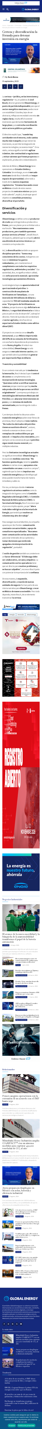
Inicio (4, 25)
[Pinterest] (15, 86)
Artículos (5, 1104)
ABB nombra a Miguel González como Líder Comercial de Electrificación (26, 1005)
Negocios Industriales (21, 975)
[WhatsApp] (20, 86)
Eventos (18, 965)
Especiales (10, 25)
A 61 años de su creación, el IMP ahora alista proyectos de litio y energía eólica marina (26, 1211)
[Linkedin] (12, 1324)
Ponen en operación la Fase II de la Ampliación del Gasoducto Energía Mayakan (27, 1223)
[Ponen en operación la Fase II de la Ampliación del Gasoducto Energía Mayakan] (8, 1224)
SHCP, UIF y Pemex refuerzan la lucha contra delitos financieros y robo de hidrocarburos (26, 1272)
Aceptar (12, 1425)
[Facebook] (4, 86)
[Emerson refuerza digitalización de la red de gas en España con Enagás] (8, 1018)
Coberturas (6, 945)
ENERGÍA (12, 614)
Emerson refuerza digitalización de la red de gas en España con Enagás (27, 1016)
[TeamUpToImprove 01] (21, 1063)
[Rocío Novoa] (3, 77)
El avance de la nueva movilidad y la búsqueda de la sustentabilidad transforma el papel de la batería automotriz (21, 938)
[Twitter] (10, 86)
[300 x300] (21, 696)
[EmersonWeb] (21, 24)
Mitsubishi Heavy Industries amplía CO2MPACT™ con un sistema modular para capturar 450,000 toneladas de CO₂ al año (20, 1144)
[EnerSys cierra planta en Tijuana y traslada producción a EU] (8, 973)
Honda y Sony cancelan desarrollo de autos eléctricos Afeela (27, 982)
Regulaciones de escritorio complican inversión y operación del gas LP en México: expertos (26, 1363)
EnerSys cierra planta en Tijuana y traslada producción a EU (27, 971)
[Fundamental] (21, 3)
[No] (39, 1420)
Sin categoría (19, 1216)
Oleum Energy (31, 614)
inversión (21, 614)
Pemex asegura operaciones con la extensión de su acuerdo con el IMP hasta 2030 (20, 1098)
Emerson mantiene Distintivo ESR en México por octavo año (27, 993)
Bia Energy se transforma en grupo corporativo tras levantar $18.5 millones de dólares (21, 1403)
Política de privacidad (26, 1425)
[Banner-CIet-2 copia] (21, 653)
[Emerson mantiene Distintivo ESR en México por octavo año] (8, 995)
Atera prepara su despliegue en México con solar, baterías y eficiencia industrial (18, 1190)
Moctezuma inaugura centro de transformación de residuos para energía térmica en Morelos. (26, 960)
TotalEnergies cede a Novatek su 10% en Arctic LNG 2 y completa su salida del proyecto (27, 1235)
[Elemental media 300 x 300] (21, 848)
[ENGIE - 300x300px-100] (21, 890)
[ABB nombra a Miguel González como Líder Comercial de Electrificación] (8, 1006)
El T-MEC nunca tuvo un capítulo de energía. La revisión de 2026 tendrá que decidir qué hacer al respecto (26, 1259)
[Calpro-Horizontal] (21, 75)
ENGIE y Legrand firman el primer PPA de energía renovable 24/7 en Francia (21, 1388)
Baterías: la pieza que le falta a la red (19, 1410)
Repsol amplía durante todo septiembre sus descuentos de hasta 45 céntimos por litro (25, 1247)
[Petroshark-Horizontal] (21, 612)
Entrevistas (18, 25)
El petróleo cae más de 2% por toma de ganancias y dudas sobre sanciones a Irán (21, 1395)
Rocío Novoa (13, 77)
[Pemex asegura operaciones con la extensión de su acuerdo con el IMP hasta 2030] (21, 1083)
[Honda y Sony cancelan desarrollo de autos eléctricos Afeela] (8, 984)
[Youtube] (21, 1324)
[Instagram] (8, 1324)
